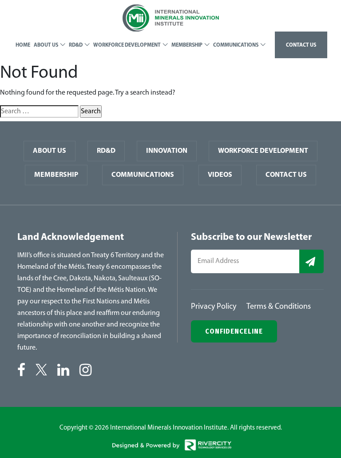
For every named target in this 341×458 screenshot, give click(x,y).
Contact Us (286, 175)
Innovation (166, 151)
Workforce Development (263, 151)
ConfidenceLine (234, 331)
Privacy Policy (213, 307)
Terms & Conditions (278, 307)
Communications (142, 175)
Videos (220, 175)
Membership (56, 175)
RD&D (106, 151)
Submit (311, 261)
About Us (49, 151)
